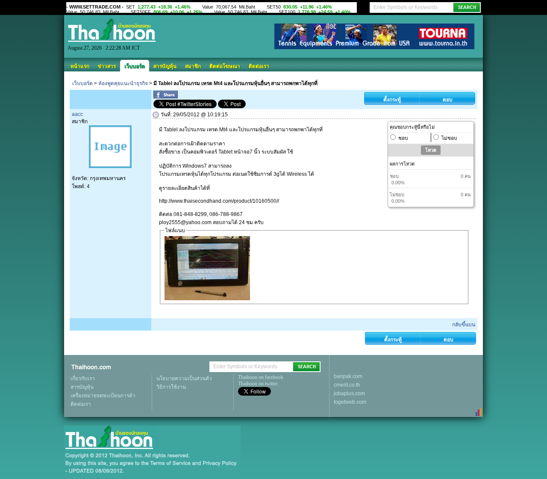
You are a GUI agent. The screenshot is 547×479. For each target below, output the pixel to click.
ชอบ (403, 138)
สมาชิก (193, 66)
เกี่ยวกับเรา (83, 378)
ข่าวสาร (107, 66)
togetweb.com (350, 402)
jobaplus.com (349, 393)
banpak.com (348, 376)
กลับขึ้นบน (463, 325)
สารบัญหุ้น (164, 66)
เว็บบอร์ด (134, 66)
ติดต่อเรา (259, 66)
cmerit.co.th (347, 385)
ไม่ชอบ (449, 138)
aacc (77, 114)
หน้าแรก (80, 66)
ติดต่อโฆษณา (224, 66)
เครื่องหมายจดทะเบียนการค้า (103, 396)
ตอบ (448, 100)
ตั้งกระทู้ (392, 100)
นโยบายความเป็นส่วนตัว (184, 378)
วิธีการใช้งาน (171, 387)
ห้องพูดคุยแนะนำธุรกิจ (123, 83)
